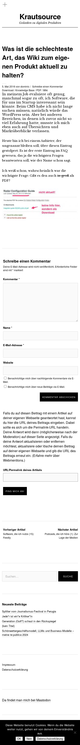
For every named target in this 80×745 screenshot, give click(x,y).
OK (19, 738)
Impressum (8, 665)
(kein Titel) (8, 626)
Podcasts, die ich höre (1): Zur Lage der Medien (61, 533)
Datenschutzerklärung (15, 669)
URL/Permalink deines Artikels (22, 470)
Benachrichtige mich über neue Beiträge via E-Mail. (36, 386)
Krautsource (40, 16)
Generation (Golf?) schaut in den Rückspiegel (29, 621)
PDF (38, 90)
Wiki (45, 90)
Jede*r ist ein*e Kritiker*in (17, 616)
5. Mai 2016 (8, 86)
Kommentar (11, 279)
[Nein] (75, 732)
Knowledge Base (24, 90)
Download (8, 90)
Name (7, 328)
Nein (29, 738)
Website (8, 362)
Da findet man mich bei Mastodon (26, 700)
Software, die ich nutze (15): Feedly (18, 533)
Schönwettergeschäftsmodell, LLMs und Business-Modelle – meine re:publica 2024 (38, 633)
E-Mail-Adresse (13, 345)
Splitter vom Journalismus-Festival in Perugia (29, 611)
